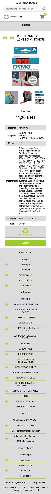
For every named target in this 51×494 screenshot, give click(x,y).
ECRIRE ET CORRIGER (25, 317)
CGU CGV (26, 482)
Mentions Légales (12, 482)
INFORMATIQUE (25, 354)
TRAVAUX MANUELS (25, 378)
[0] (42, 18)
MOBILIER (25, 343)
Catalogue (25, 264)
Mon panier (25, 460)
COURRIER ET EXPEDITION (25, 304)
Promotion (25, 269)
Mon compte (25, 454)
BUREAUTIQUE (25, 349)
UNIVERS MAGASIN (25, 406)
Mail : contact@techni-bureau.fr (26, 431)
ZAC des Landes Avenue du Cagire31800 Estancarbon (25, 438)
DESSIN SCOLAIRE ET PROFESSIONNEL (25, 384)
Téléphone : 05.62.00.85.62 (25, 420)
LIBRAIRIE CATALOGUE (25, 401)
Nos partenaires (39, 482)
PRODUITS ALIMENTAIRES (25, 372)
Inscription (25, 470)
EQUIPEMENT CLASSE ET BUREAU (25, 337)
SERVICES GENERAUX (25, 367)
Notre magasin (25, 275)
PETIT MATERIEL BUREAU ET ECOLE (25, 329)
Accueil (25, 259)
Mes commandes (25, 465)
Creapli (36, 490)
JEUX (25, 396)
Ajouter (25, 243)
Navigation (25, 25)
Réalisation (25, 285)
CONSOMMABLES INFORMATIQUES (25, 360)
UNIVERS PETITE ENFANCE (25, 391)
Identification (26, 476)
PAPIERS (25, 299)
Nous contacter (25, 280)
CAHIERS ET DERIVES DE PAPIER (25, 310)
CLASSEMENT (25, 323)
